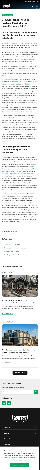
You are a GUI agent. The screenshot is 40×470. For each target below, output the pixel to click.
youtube (9, 403)
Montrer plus (19, 372)
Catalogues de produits (12, 255)
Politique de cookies (19, 460)
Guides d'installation (11, 251)
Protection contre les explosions (16, 248)
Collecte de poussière (12, 244)
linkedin (4, 403)
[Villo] (6, 6)
